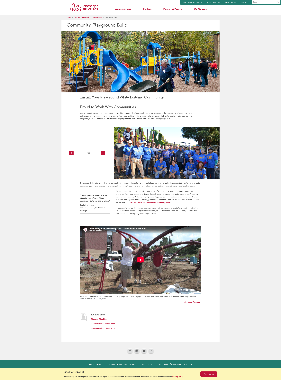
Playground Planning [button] (172, 9)
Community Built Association (103, 328)
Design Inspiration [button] (122, 9)
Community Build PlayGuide (103, 324)
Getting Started (147, 364)
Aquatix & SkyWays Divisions (192, 2)
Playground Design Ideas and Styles (121, 364)
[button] (71, 153)
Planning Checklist (99, 319)
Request (150, 202)
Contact (244, 2)
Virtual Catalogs (230, 2)
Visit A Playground (213, 2)
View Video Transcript (192, 302)
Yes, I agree (209, 374)
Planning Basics (97, 17)
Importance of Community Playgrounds (175, 364)
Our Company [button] (200, 9)
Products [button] (147, 9)
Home (69, 17)
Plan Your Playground (81, 17)
